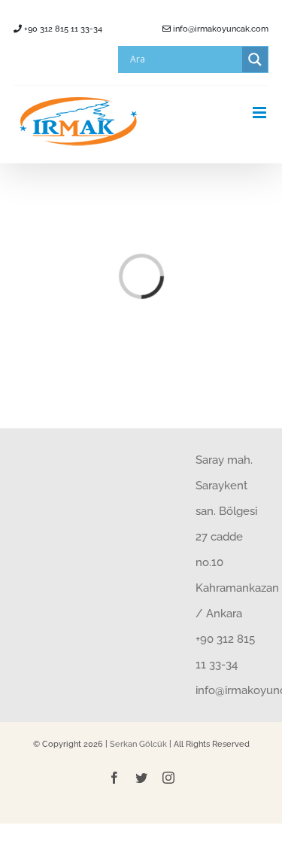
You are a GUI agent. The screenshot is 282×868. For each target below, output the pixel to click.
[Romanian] (61, 59)
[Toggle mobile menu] (260, 112)
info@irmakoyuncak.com (219, 29)
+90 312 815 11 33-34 (62, 29)
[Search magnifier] (255, 59)
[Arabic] (79, 59)
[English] (43, 59)
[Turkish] (25, 59)
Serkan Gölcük (138, 744)
